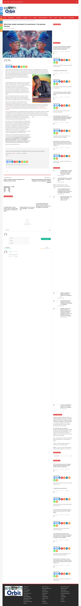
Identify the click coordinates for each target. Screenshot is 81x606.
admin (8, 60)
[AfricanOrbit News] (10, 9)
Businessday (25, 591)
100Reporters (26, 586)
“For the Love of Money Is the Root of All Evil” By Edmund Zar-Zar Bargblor (65, 406)
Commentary (18, 17)
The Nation (63, 601)
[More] (26, 67)
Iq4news (25, 603)
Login (17, 1)
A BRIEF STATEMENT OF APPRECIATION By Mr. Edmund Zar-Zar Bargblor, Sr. (66, 294)
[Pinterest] (14, 67)
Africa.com (25, 588)
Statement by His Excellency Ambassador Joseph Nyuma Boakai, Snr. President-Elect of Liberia (62, 439)
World (65, 17)
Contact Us (8, 1)
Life (30, 17)
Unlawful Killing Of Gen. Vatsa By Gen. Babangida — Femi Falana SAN (27, 208)
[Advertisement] (55, 8)
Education (25, 17)
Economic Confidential (27, 601)
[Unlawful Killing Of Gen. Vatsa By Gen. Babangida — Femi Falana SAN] (55, 180)
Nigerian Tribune (45, 586)
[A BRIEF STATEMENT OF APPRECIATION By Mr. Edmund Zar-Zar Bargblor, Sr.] (56, 294)
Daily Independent (27, 596)
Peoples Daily (44, 593)
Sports (55, 17)
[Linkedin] (11, 67)
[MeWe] (19, 67)
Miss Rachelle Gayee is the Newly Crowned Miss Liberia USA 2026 (66, 198)
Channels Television (27, 593)
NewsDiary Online (64, 588)
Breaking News (11, 17)
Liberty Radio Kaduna (65, 591)
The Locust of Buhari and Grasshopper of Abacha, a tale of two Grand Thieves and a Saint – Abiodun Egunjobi (62, 93)
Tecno (10, 251)
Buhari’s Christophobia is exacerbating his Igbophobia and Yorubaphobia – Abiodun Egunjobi (41, 181)
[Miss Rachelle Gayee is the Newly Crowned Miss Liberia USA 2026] (56, 243)
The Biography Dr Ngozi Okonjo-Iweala (60, 70)
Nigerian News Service (65, 586)
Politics (50, 17)
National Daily (63, 590)
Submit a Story (13, 1)
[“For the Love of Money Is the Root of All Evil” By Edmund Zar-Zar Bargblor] (56, 406)
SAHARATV (44, 601)
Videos (60, 17)
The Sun (62, 599)
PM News (44, 595)
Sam (54, 438)
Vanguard (63, 595)
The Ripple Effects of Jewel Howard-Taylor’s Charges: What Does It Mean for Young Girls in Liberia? (11, 209)
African (7, 20)
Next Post (47, 177)
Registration (21, 1)
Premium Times (45, 598)
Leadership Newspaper (65, 593)
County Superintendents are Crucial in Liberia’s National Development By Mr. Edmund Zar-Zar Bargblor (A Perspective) (43, 205)
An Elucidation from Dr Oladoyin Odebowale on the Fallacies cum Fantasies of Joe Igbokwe (66, 302)
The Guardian (44, 603)
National (35, 17)
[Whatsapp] (24, 67)
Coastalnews (25, 595)
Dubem (54, 447)
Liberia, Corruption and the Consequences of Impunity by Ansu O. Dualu (14, 180)
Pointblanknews (45, 596)
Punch (43, 599)
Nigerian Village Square (46, 588)
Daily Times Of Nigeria (27, 598)
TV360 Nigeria (63, 596)
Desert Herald (26, 599)
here (19, 144)
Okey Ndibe (44, 590)
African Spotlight (26, 590)
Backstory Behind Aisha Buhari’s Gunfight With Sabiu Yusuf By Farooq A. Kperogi (25, 151)
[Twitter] (9, 67)
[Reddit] (16, 67)
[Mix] (21, 67)
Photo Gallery (71, 17)
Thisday (62, 598)
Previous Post (8, 177)
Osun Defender (45, 591)
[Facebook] (7, 67)
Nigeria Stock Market (43, 17)
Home (5, 1)
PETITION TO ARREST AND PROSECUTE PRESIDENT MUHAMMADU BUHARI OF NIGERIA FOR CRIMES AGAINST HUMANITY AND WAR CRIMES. (62, 48)
